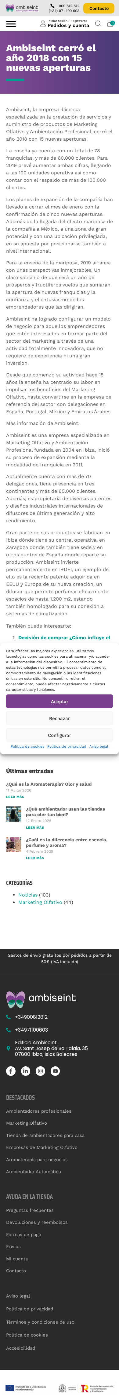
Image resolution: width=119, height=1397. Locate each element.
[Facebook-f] (11, 1071)
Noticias (28, 895)
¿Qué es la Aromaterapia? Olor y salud (49, 784)
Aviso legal (98, 746)
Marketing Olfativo (40, 902)
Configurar (59, 735)
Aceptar (59, 701)
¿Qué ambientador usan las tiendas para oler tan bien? (65, 811)
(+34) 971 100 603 (64, 11)
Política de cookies (27, 746)
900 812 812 (69, 6)
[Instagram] (40, 1071)
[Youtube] (55, 1071)
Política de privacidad (66, 746)
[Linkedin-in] (26, 1071)
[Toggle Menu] (11, 24)
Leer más (15, 797)
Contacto (99, 8)
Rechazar (59, 718)
